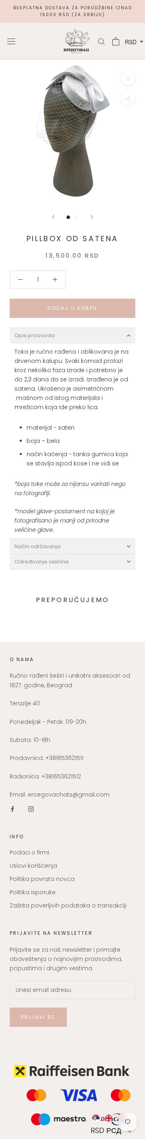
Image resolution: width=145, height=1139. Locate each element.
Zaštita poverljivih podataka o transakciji (68, 905)
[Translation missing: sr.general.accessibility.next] (92, 217)
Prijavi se (38, 1017)
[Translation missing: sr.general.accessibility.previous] (53, 217)
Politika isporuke (33, 892)
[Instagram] (31, 808)
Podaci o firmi (29, 852)
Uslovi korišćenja (33, 866)
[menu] (112, 1118)
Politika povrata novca (42, 879)
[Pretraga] (101, 41)
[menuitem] (96, 1118)
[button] (112, 1130)
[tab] (72, 335)
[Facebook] (12, 808)
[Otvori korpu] (115, 41)
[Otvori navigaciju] (11, 41)
